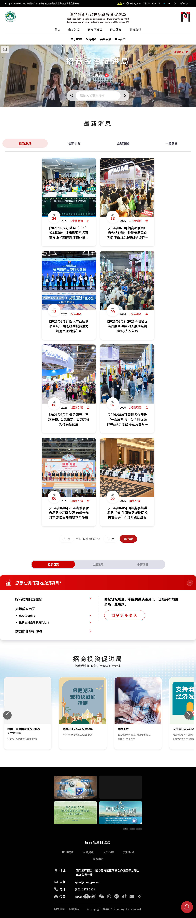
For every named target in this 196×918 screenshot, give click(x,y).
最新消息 (74, 29)
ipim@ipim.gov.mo (87, 882)
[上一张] (7, 715)
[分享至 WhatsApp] (109, 896)
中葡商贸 (171, 143)
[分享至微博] (124, 896)
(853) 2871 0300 (85, 889)
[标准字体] (164, 3)
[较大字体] (168, 3)
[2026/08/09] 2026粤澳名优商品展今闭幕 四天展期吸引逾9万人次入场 (42, 3)
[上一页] (125, 829)
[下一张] (188, 715)
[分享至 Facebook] (86, 896)
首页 (58, 29)
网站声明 (74, 909)
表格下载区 (95, 29)
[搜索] (175, 3)
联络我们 (135, 29)
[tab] (53, 564)
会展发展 (123, 143)
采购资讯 (88, 852)
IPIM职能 (68, 852)
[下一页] (139, 829)
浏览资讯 (181, 52)
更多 (119, 3)
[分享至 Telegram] (116, 896)
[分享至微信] (101, 896)
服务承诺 (98, 859)
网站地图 (59, 909)
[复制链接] (139, 896)
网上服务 (116, 29)
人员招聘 (108, 852)
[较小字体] (160, 3)
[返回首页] (10, 16)
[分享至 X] (94, 896)
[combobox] (99, 95)
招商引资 (74, 143)
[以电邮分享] (132, 896)
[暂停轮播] (132, 829)
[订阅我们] (187, 907)
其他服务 (128, 852)
